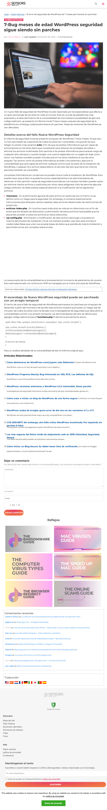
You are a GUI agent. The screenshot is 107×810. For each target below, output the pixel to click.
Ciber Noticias (17, 14)
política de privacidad (55, 796)
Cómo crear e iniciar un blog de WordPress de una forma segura (42, 398)
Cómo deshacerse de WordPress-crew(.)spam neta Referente (40, 362)
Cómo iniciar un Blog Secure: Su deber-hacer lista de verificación (42, 446)
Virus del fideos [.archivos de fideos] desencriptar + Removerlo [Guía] (41, 639)
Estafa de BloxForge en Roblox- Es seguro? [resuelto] (40, 644)
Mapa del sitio (9, 720)
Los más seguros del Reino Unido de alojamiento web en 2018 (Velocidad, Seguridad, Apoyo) (53, 435)
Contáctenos (8, 755)
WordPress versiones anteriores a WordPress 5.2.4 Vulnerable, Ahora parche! (49, 386)
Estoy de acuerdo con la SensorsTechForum (34, 779)
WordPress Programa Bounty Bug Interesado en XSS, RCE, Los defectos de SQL (50, 374)
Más (5, 744)
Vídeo (5, 733)
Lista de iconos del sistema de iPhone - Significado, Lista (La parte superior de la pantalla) (52, 628)
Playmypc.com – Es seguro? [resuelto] (32, 622)
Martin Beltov (14, 37)
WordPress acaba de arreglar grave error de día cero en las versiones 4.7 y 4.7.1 (50, 410)
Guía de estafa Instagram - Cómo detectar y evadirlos (37, 633)
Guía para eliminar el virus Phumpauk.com (33, 655)
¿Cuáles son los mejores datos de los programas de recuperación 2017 (51, 617)
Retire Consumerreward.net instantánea (34, 666)
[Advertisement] (53, 255)
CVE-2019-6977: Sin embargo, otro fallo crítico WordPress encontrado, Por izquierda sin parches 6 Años (54, 423)
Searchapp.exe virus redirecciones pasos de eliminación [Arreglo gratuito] (45, 649)
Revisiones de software (13, 729)
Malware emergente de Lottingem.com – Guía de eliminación (39, 660)
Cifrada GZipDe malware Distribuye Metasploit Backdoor (51, 289)
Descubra (8, 716)
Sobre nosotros (9, 749)
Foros (5, 736)
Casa (6, 14)
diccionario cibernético (12, 726)
